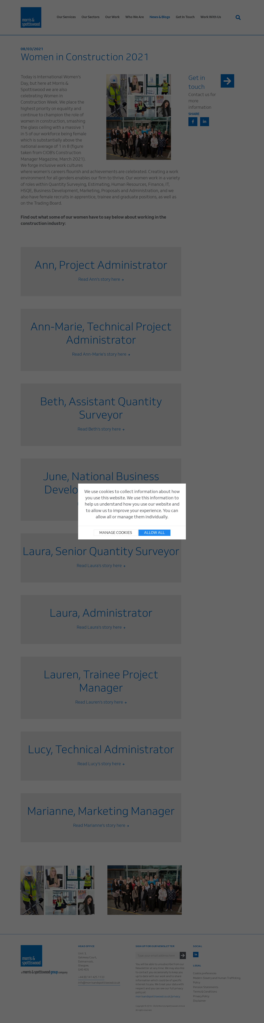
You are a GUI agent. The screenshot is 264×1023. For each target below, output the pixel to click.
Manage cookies (115, 533)
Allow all (154, 533)
